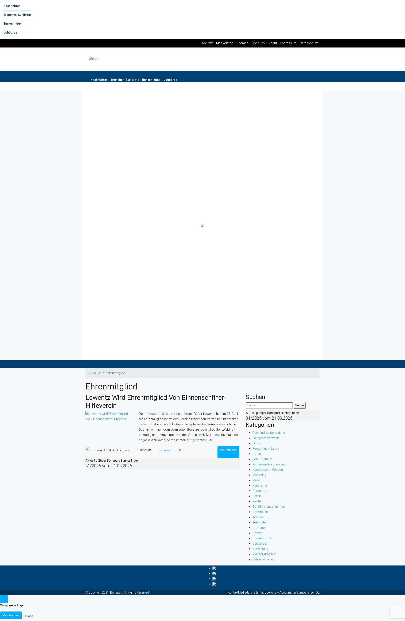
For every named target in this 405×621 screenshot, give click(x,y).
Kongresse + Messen (267, 470)
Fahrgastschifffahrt (265, 438)
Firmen (257, 443)
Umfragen (259, 528)
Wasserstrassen (264, 554)
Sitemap (242, 43)
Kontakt (207, 43)
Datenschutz (309, 43)
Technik (257, 517)
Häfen (256, 454)
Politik (256, 496)
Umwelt (257, 533)
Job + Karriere (262, 459)
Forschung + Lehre (265, 448)
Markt (256, 480)
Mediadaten (224, 43)
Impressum (288, 43)
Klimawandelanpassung (269, 464)
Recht (256, 501)
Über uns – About (264, 43)
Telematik (259, 522)
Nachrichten (11, 6)
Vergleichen (11, 615)
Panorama (259, 485)
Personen (165, 450)
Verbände (259, 543)
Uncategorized (263, 538)
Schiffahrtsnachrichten (268, 506)
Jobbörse (10, 32)
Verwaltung (260, 549)
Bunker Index (12, 23)
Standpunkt (260, 512)
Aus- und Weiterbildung (268, 433)
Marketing (259, 475)
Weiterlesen (228, 450)
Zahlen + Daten (263, 559)
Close (29, 616)
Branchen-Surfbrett (17, 14)
